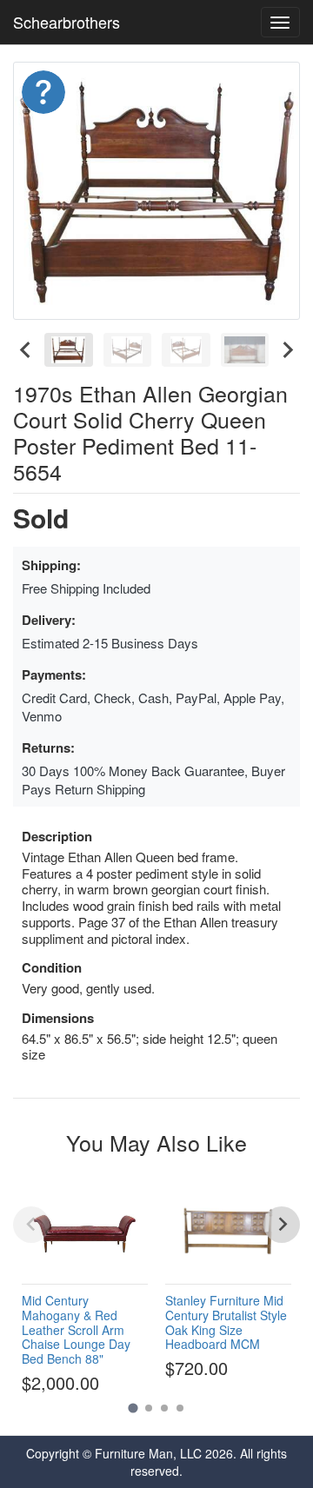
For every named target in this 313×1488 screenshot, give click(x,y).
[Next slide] (287, 350)
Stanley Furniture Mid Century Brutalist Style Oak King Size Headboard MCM (226, 1322)
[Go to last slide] (26, 350)
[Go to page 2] (148, 1408)
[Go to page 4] (179, 1408)
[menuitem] (68, 350)
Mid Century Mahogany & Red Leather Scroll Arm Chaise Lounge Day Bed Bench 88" (76, 1329)
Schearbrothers (66, 21)
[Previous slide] (31, 1224)
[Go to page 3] (164, 1408)
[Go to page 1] (132, 1407)
